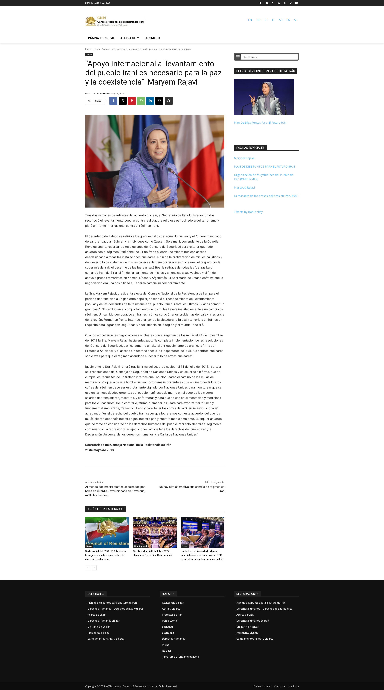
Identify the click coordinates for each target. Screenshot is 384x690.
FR (258, 19)
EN (250, 19)
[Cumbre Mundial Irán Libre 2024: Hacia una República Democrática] (155, 532)
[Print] (169, 101)
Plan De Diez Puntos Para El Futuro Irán (260, 122)
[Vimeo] (290, 3)
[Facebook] (260, 3)
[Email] (159, 101)
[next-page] (94, 567)
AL (295, 19)
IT (273, 19)
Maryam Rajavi (244, 158)
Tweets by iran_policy (248, 212)
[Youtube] (296, 3)
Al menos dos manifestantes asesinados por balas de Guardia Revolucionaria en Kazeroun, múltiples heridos (115, 491)
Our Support (140, 546)
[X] (284, 3)
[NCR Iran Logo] (115, 21)
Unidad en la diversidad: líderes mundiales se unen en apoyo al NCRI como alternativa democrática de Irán (202, 555)
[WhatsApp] (141, 101)
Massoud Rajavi (244, 187)
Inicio (88, 49)
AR (280, 19)
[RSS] (278, 3)
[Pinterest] (272, 3)
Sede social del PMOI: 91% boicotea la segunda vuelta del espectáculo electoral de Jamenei (106, 555)
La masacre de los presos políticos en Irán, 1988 (266, 196)
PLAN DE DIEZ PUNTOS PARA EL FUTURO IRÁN (264, 166)
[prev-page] (87, 567)
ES (288, 19)
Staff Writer (103, 93)
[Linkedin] (266, 3)
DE (266, 19)
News (97, 49)
